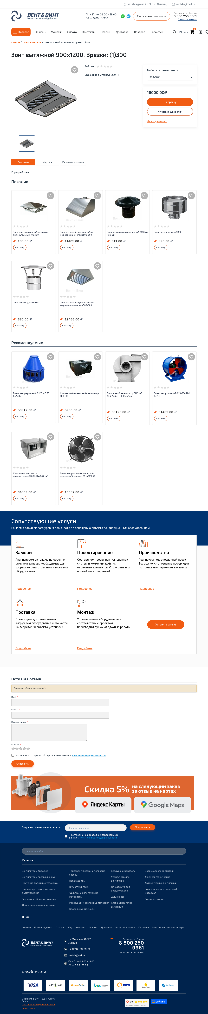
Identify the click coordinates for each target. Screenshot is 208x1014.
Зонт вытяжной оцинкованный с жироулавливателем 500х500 (77, 303)
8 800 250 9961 (185, 16)
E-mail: (15, 709)
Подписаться (142, 827)
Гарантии (157, 32)
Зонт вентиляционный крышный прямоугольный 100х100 (30, 233)
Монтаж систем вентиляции (168, 927)
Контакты (88, 32)
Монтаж (56, 32)
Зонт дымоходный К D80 (26, 302)
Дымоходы (117, 896)
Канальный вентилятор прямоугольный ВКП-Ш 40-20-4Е (30, 474)
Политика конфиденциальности (38, 1004)
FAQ (70, 927)
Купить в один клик (170, 111)
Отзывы (26, 927)
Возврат (139, 32)
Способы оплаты (34, 971)
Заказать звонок (187, 19)
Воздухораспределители (159, 871)
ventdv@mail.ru (185, 4)
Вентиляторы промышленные (39, 877)
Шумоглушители (78, 886)
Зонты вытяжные (154, 899)
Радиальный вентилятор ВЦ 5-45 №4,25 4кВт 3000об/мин (124, 394)
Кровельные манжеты (82, 909)
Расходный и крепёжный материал (89, 902)
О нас (40, 32)
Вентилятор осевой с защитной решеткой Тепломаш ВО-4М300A (77, 474)
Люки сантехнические (157, 877)
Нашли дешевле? (157, 121)
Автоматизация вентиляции (160, 883)
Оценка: (16, 744)
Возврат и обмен (125, 927)
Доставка (122, 32)
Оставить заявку (165, 624)
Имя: (14, 697)
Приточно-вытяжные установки (40, 883)
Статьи (105, 32)
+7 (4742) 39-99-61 (79, 949)
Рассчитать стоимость (151, 16)
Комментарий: (19, 722)
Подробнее (23, 588)
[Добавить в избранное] (74, 69)
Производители (43, 927)
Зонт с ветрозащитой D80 (168, 232)
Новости (80, 927)
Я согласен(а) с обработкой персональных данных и (61, 755)
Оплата (72, 32)
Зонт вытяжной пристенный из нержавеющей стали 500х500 (76, 233)
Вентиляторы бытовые (35, 871)
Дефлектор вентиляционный (38, 905)
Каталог (23, 32)
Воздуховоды (77, 880)
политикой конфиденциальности (89, 755)
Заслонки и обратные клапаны (39, 899)
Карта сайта (28, 1008)
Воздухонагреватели (123, 871)
